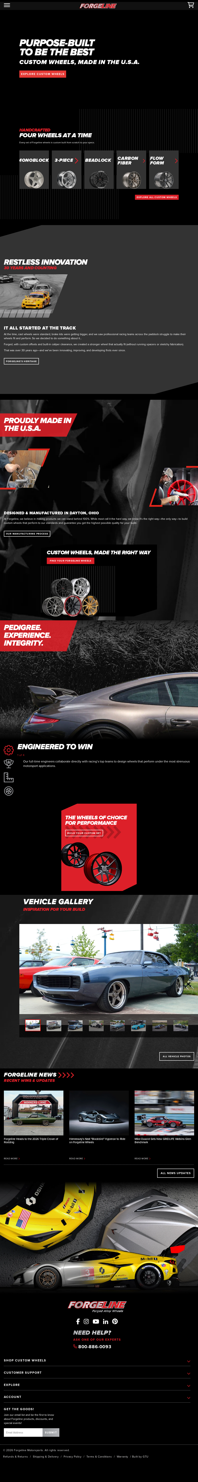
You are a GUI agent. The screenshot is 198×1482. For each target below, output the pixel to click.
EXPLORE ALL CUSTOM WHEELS (157, 197)
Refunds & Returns (15, 1457)
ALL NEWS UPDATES (176, 1173)
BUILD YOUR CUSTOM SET (84, 833)
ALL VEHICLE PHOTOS (177, 1056)
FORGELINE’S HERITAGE (21, 361)
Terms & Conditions (99, 1457)
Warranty (122, 1457)
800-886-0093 (94, 1346)
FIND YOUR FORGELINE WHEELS (70, 560)
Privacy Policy (72, 1457)
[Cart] (191, 6)
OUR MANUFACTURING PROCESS (27, 533)
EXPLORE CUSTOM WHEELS (42, 74)
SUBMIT (51, 1432)
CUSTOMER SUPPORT (23, 1373)
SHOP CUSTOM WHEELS (25, 1361)
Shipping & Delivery (46, 1457)
